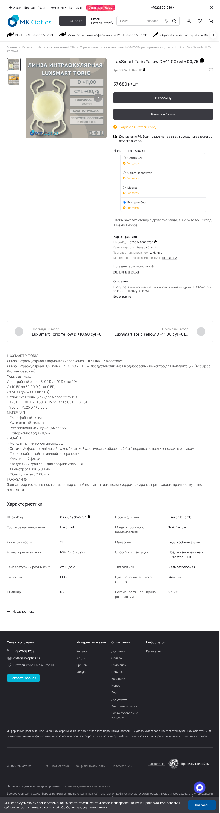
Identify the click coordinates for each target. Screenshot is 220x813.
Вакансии (118, 679)
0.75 (63, 592)
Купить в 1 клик (163, 114)
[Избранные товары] (200, 21)
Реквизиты (118, 665)
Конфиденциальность (90, 766)
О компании (120, 642)
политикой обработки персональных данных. (76, 807)
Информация (156, 642)
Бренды (81, 665)
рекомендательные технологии (88, 786)
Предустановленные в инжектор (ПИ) (185, 554)
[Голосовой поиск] (166, 21)
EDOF (64, 577)
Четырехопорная (181, 567)
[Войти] (188, 21)
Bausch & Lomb (147, 247)
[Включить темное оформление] (211, 7)
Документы (119, 699)
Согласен (202, 805)
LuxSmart (155, 252)
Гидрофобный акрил (184, 542)
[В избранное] (211, 70)
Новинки (117, 672)
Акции (80, 658)
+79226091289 (161, 7)
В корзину (163, 97)
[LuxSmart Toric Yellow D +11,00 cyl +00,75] (66, 98)
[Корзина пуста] (211, 21)
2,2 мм (173, 592)
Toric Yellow (169, 258)
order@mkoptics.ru (26, 658)
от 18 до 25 (68, 567)
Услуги (81, 672)
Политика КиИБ (122, 766)
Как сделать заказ (124, 706)
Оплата (116, 658)
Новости (117, 685)
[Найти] (174, 21)
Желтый (174, 577)
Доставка (118, 651)
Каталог (82, 651)
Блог (114, 692)
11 (61, 542)
